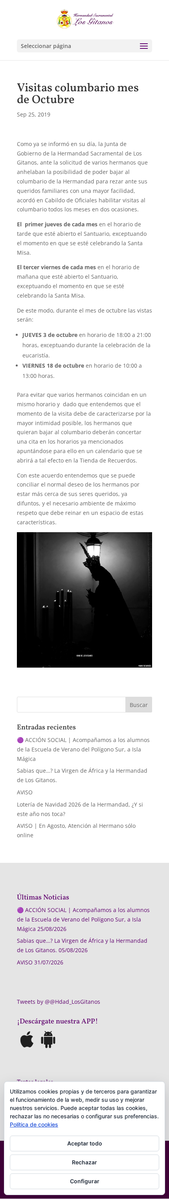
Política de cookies (34, 1124)
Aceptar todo (84, 1143)
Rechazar (84, 1162)
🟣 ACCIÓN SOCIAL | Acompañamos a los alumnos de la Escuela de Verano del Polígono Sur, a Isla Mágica (83, 749)
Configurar (84, 1181)
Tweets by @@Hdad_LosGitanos (58, 1001)
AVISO (25, 792)
